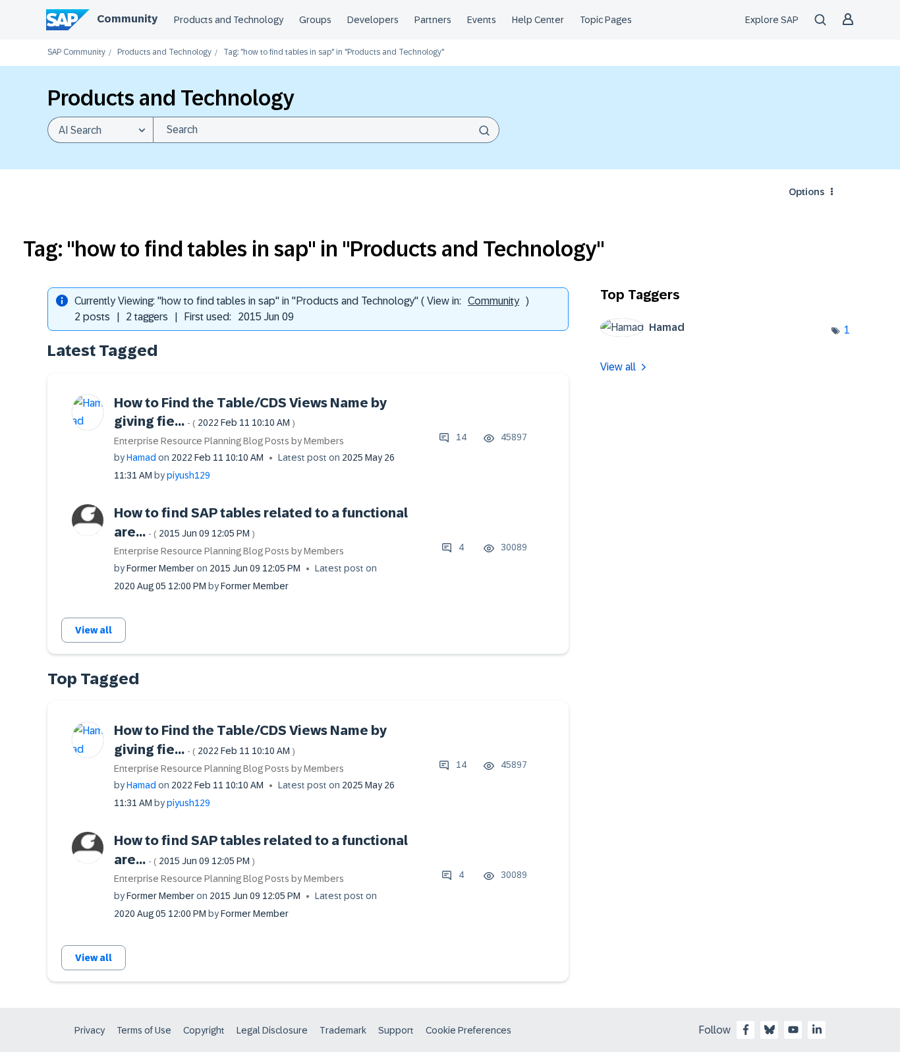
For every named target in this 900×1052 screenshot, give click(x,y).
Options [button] (806, 192)
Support (396, 1030)
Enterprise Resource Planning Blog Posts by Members (229, 441)
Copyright (204, 1030)
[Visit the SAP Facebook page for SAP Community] (746, 1029)
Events (481, 20)
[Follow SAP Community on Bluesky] (769, 1029)
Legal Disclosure (272, 1030)
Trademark (343, 1030)
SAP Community (76, 52)
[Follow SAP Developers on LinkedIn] (817, 1029)
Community (127, 18)
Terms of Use (144, 1030)
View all (93, 630)
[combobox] (326, 130)
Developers (373, 20)
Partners (432, 20)
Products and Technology (228, 20)
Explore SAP (772, 20)
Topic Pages (606, 20)
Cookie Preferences (468, 1030)
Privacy (89, 1030)
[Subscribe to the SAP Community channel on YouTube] (793, 1029)
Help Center (538, 20)
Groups (315, 20)
